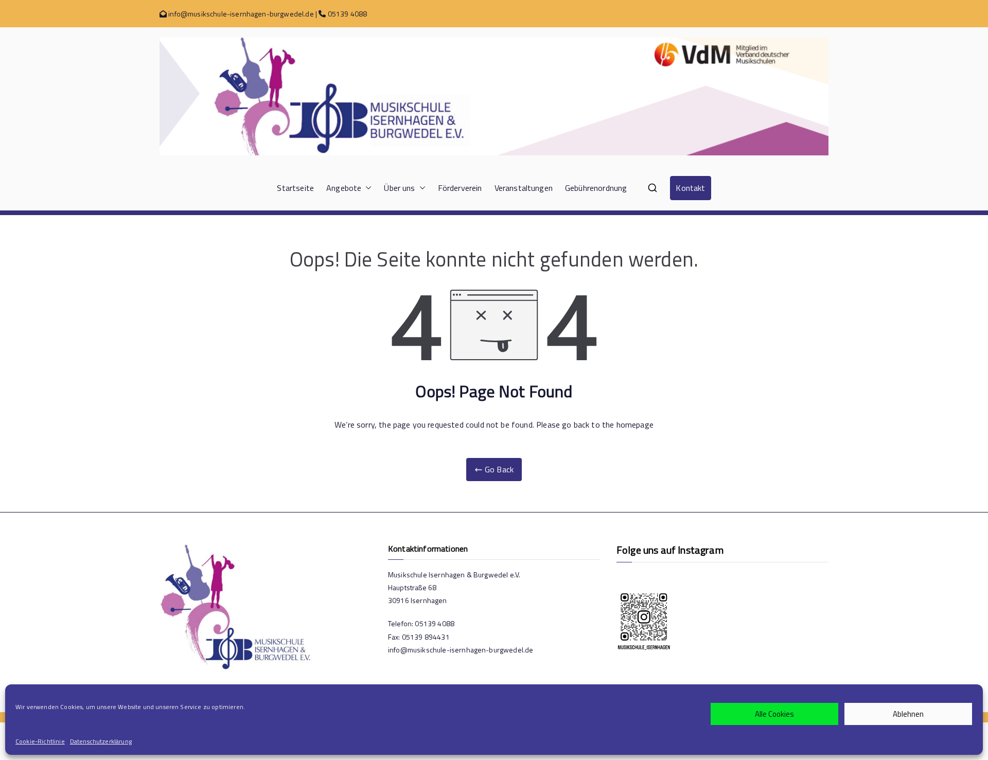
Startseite (295, 188)
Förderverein (460, 188)
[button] (366, 188)
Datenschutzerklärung (101, 741)
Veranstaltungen (524, 188)
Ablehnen (908, 714)
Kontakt (690, 188)
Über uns (399, 188)
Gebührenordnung (596, 188)
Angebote (343, 188)
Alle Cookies (774, 714)
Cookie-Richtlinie (40, 741)
